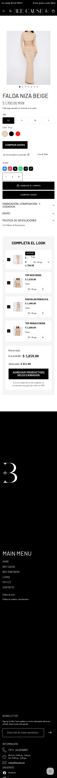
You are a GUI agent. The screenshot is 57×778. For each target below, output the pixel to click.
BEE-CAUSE (9, 566)
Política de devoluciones (19, 220)
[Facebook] (4, 773)
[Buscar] (10, 11)
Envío (6, 213)
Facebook (12, 773)
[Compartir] (26, 169)
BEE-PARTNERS (11, 571)
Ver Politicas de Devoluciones (14, 225)
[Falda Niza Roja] (18, 133)
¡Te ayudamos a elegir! (15, 155)
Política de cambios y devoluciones (16, 599)
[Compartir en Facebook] (5, 169)
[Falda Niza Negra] (11, 133)
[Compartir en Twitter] (15, 169)
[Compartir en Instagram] (10, 169)
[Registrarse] (49, 732)
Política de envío (9, 595)
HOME (6, 561)
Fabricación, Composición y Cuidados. (21, 205)
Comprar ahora (15, 145)
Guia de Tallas (43, 154)
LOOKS (6, 577)
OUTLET (7, 582)
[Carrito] (53, 11)
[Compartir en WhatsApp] (20, 169)
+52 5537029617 (21, 750)
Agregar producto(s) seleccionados (28, 374)
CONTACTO (8, 587)
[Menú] (3, 11)
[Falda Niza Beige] (5, 133)
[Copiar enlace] (31, 169)
